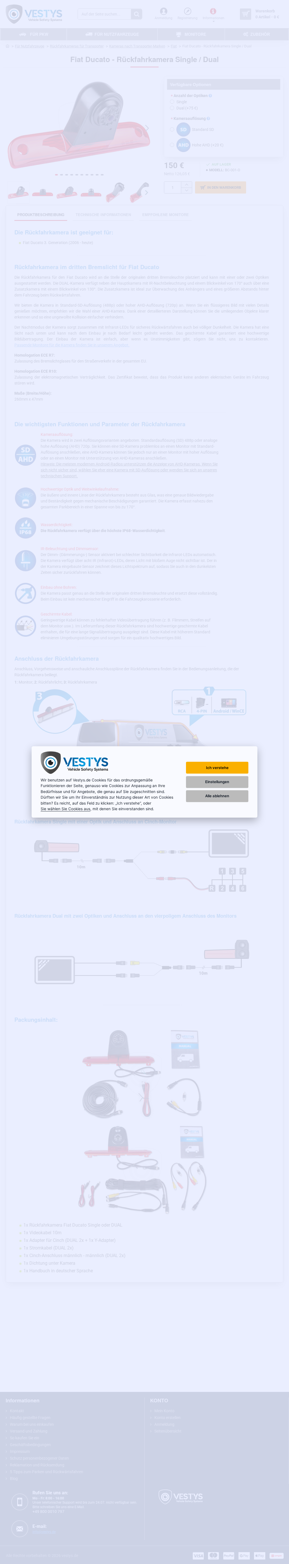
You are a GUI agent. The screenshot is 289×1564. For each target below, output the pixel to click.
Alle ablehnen (217, 796)
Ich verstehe (217, 767)
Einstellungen (217, 781)
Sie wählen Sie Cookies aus (65, 809)
